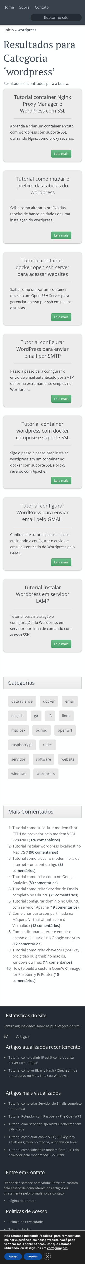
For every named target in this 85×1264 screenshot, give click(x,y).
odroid (41, 730)
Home (8, 7)
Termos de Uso (20, 1229)
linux (66, 715)
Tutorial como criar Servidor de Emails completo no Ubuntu (45, 1106)
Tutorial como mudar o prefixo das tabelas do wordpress (42, 185)
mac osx (18, 730)
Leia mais (61, 153)
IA (50, 715)
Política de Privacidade (26, 1222)
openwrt (65, 730)
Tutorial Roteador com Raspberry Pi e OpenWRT (45, 1116)
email (70, 701)
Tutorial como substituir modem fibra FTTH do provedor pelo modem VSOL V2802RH (44, 834)
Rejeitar (33, 1256)
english (17, 715)
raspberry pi (21, 744)
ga (36, 715)
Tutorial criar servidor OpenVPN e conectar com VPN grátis (45, 1126)
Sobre (24, 7)
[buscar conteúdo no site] (37, 17)
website (68, 759)
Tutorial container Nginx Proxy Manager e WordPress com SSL (42, 103)
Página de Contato (22, 1201)
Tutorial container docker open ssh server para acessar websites (42, 267)
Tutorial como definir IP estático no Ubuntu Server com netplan (41, 1060)
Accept (13, 1256)
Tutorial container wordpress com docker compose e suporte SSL (42, 430)
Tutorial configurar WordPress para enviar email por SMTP (42, 349)
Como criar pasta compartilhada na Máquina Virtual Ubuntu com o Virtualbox (42, 919)
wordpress (46, 773)
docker (49, 701)
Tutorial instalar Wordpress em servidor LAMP (42, 594)
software (43, 759)
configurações (57, 1248)
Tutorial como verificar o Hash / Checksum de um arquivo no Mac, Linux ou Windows (43, 1073)
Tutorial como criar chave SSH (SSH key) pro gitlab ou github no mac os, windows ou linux (46, 956)
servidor (18, 759)
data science (22, 701)
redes (48, 744)
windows (18, 773)
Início (9, 29)
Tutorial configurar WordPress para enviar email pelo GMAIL (42, 512)
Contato (42, 7)
